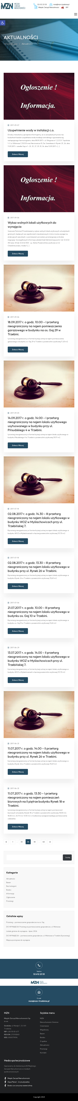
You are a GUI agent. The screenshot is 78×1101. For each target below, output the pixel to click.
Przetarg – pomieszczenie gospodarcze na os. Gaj (25, 922)
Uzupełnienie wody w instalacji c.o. (31, 130)
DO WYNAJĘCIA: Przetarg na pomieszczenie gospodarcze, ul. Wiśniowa (33, 927)
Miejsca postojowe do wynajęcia (18, 940)
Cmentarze (44, 1026)
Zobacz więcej (18, 154)
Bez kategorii (11, 886)
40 (44, 842)
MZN (42, 1018)
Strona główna (10, 44)
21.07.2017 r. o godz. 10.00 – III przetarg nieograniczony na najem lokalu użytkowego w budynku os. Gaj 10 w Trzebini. (39, 612)
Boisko (8, 890)
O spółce (43, 1041)
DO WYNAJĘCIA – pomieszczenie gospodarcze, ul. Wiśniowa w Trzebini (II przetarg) (38, 936)
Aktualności (10, 879)
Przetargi (9, 901)
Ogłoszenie (10, 897)
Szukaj (67, 857)
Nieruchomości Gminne (49, 1022)
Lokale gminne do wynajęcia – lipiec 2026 (21, 931)
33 (22, 842)
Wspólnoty (44, 1030)
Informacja (10, 894)
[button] (2, 22)
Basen (8, 882)
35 (35, 842)
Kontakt (43, 1053)
